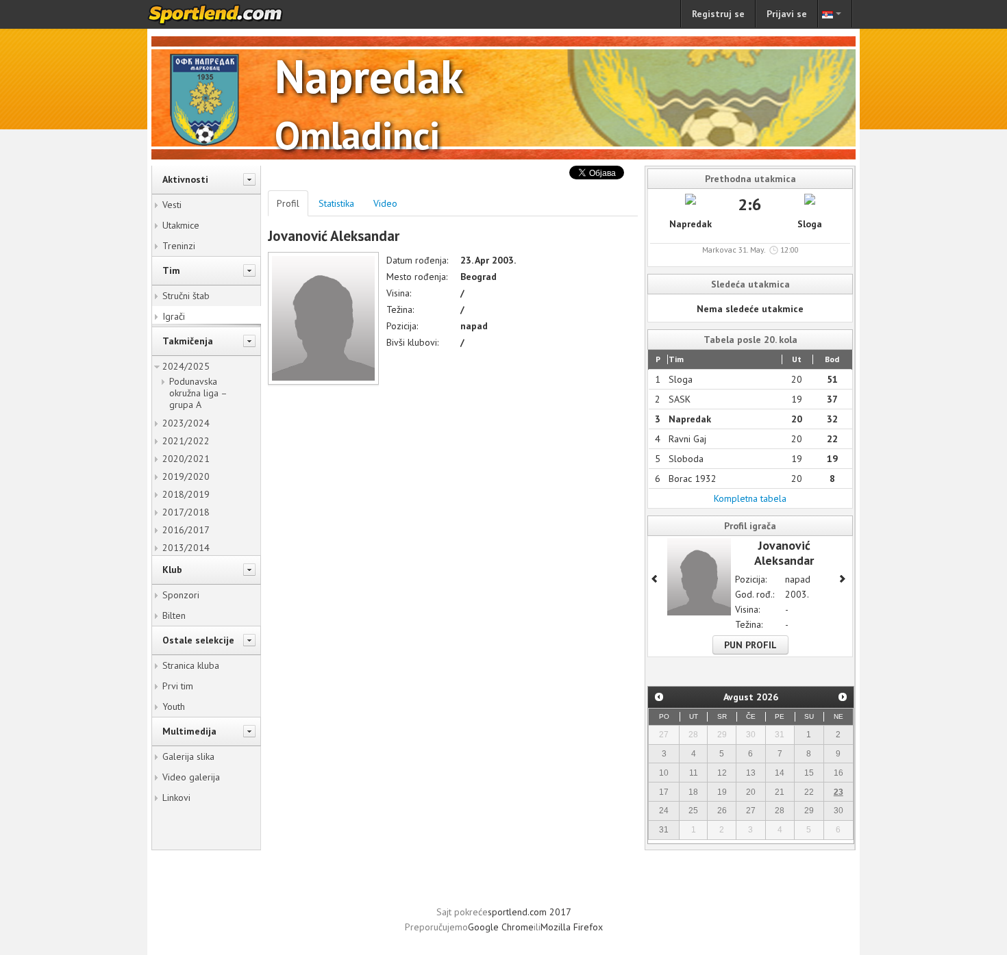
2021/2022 (186, 441)
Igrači (173, 316)
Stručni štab (186, 296)
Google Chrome (501, 927)
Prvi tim (177, 686)
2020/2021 (186, 459)
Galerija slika (188, 756)
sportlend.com (229, 14)
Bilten (174, 615)
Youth (173, 706)
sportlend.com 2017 (529, 912)
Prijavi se (787, 14)
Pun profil (750, 645)
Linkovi (176, 797)
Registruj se (718, 14)
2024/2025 (186, 366)
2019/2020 (186, 476)
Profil (288, 203)
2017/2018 (186, 512)
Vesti (172, 205)
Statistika (336, 203)
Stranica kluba (190, 665)
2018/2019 (186, 494)
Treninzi (178, 246)
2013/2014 (186, 548)
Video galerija (191, 777)
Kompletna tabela (750, 498)
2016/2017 (186, 530)
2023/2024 (186, 423)
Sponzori (180, 595)
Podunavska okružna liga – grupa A (198, 393)
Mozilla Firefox (571, 927)
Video (385, 203)
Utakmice (180, 225)
